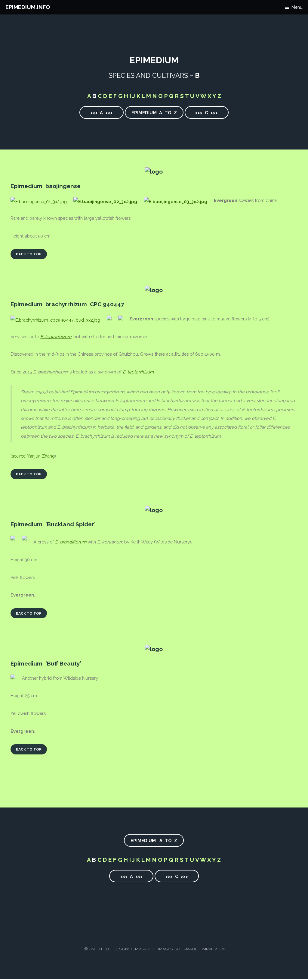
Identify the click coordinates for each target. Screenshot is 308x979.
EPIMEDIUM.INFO (27, 7)
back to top (29, 254)
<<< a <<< (101, 112)
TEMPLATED (142, 949)
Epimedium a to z (154, 112)
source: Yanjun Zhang (33, 455)
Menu (296, 7)
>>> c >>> (206, 112)
